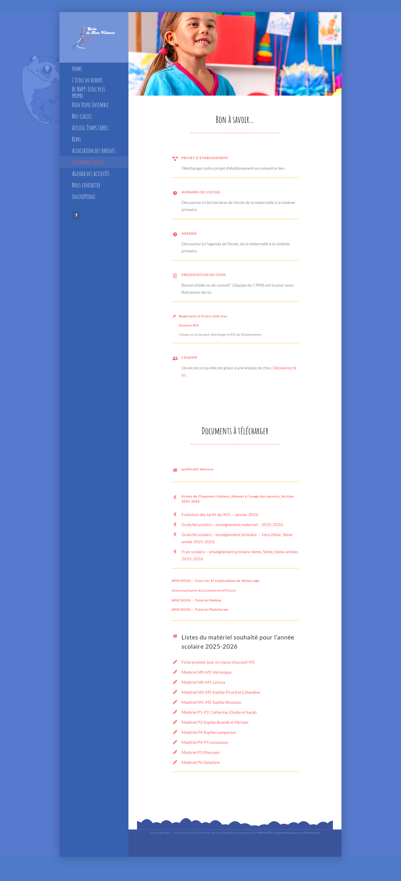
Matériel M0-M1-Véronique (206, 672)
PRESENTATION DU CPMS (203, 275)
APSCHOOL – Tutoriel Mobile (196, 600)
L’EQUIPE (189, 357)
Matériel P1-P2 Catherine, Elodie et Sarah (218, 712)
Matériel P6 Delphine (200, 762)
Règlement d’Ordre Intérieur (203, 316)
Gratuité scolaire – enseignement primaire (219, 534)
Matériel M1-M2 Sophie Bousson (211, 702)
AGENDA (189, 233)
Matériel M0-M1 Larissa (203, 682)
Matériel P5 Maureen (200, 752)
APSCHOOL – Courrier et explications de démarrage (215, 580)
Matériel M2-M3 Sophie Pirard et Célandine (220, 692)
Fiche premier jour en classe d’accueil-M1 (218, 662)
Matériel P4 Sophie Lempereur (208, 732)
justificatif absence (197, 469)
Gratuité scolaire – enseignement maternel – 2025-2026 (232, 524)
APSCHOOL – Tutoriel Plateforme (199, 609)
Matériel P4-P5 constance (204, 742)
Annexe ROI (189, 325)
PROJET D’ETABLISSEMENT (204, 158)
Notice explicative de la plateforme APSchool (203, 590)
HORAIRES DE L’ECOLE (200, 192)
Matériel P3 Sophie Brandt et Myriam (214, 722)
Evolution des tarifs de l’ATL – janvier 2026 (219, 514)
